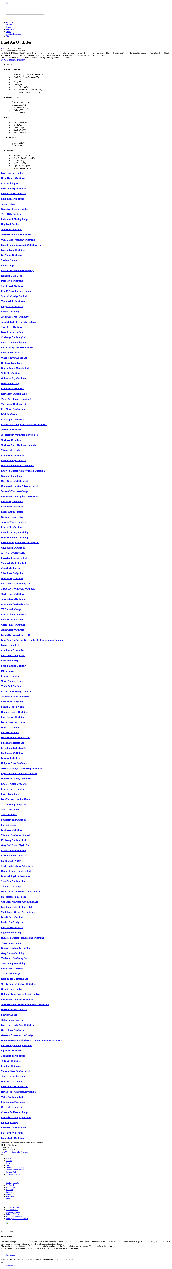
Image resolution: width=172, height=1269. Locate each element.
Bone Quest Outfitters (12, 352)
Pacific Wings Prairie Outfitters (17, 347)
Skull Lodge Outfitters (12, 198)
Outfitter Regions (13, 1185)
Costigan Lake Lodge (12, 517)
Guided (19, 161)
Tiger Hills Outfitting (12, 214)
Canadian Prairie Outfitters (15, 209)
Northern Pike (21, 107)
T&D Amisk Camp (11, 609)
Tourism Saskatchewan (15, 1170)
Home (3, 48)
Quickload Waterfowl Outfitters (17, 465)
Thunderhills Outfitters (13, 301)
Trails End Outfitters (11, 686)
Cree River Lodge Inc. (12, 701)
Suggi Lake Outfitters (12, 306)
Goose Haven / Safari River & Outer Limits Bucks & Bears (31, 1040)
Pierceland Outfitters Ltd (14, 558)
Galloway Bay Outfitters (13, 378)
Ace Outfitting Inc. (10, 183)
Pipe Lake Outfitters (11, 1050)
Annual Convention (14, 1216)
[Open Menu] (2, 1154)
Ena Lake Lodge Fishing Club (16, 907)
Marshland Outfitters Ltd (14, 404)
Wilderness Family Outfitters (16, 778)
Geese (18, 82)
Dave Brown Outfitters (12, 332)
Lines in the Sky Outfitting (14, 532)
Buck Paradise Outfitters (13, 665)
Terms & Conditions (14, 1174)
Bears (8, 27)
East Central (20, 123)
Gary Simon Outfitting (13, 953)
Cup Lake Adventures (12, 388)
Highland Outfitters (11, 224)
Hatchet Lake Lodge (11, 1081)
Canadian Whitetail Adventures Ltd (19, 901)
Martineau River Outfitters (15, 696)
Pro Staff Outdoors (11, 1066)
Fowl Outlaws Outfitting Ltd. (16, 583)
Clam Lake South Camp (13, 850)
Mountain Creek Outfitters (15, 316)
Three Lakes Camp (11, 943)
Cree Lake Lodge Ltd (12, 1107)
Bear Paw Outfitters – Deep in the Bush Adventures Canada (32, 640)
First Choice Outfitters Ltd (14, 1086)
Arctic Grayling (21, 102)
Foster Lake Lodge (11, 794)
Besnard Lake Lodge (12, 758)
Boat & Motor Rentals (24, 158)
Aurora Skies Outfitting (13, 599)
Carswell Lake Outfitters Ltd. (16, 871)
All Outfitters (11, 1187)
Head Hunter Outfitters (13, 178)
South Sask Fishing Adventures (17, 866)
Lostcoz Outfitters (10, 732)
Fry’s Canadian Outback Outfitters (19, 773)
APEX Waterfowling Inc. (14, 342)
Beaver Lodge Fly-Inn (12, 706)
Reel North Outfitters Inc (14, 409)
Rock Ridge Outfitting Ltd (14, 978)
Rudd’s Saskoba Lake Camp (16, 291)
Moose (8, 32)
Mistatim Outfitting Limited (15, 835)
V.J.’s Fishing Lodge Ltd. (14, 804)
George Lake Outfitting (13, 624)
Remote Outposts (22, 168)
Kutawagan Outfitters (12, 419)
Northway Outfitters (11, 429)
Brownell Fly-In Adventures (15, 876)
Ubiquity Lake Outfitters (14, 763)
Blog (8, 1163)
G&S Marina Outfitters (13, 547)
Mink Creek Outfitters (12, 629)
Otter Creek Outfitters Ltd (14, 481)
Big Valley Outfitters (11, 255)
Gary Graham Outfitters (13, 855)
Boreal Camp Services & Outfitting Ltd (21, 245)
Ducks (18, 80)
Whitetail (9, 22)
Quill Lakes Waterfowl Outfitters (18, 239)
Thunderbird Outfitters (13, 1055)
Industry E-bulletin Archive (17, 1219)
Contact (9, 1161)
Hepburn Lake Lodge (12, 363)
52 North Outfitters (11, 1061)
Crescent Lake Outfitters (13, 1127)
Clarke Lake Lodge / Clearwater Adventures (24, 424)
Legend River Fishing (12, 511)
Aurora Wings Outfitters (13, 522)
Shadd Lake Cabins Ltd (13, 193)
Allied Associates (13, 1212)
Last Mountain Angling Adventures (19, 496)
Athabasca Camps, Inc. (13, 650)
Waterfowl (10, 29)
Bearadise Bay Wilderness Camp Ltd (20, 542)
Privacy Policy (12, 1172)
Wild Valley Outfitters (12, 578)
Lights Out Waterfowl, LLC (15, 635)
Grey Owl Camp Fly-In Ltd (15, 845)
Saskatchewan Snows (12, 506)
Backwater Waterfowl (12, 968)
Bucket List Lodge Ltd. (13, 922)
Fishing (9, 25)
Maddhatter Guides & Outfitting (18, 912)
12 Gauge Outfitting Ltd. (14, 337)
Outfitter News (12, 1209)
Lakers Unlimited (10, 645)
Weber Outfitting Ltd (12, 1097)
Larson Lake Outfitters (13, 250)
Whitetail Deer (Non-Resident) (27, 92)
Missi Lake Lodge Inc (12, 573)
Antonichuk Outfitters (12, 455)
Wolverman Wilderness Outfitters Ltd (20, 891)
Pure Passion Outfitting (13, 717)
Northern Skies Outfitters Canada (18, 445)
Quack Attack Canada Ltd (15, 368)
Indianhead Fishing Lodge (14, 219)
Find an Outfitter (12, 1183)
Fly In (18, 145)
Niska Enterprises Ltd (12, 1020)
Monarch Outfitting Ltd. (13, 563)
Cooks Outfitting (9, 660)
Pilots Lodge (7, 265)
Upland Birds (21, 87)
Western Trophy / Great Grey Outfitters (21, 768)
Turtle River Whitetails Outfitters (18, 588)
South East (19, 128)
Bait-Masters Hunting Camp (15, 799)
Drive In (19, 143)
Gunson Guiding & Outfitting (16, 948)
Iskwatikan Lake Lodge (13, 748)
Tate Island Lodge (10, 973)
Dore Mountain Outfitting (14, 537)
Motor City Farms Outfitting (16, 399)
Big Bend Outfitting (11, 932)
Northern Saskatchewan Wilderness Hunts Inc (25, 1004)
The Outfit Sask (9, 814)
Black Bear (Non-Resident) (26, 77)
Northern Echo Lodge (12, 440)
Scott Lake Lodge (10, 809)
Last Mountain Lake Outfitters (17, 999)
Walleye (18, 110)
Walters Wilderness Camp (14, 491)
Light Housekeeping (23, 166)
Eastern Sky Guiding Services (16, 1045)
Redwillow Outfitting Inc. (14, 393)
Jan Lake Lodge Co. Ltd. (14, 296)
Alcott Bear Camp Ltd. (13, 552)
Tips (7, 36)
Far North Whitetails (12, 1132)
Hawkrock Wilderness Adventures (18, 1091)
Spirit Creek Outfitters (12, 286)
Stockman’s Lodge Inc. (13, 655)
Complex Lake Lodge (12, 476)
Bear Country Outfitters (13, 188)
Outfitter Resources (13, 34)
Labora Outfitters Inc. (12, 619)
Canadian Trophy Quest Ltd (16, 1117)
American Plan (22, 156)
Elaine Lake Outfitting (12, 1138)
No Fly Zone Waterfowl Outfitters (18, 984)
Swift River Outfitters (12, 327)
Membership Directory (15, 1167)
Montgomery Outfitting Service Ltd (19, 434)
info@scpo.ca (22, 1152)
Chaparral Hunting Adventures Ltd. (20, 486)
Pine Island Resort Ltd (12, 742)
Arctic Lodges (8, 204)
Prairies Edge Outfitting (13, 789)
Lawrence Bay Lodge (12, 173)
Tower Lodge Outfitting (13, 963)
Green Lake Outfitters (12, 1030)
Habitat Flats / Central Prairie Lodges (20, 994)
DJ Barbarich (8, 671)
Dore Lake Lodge (10, 727)
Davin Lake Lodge (10, 383)
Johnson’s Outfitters (11, 229)
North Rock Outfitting (12, 594)
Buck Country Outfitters (13, 460)
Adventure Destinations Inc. (15, 604)
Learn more (10, 1255)
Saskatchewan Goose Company (17, 270)
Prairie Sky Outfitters (12, 527)
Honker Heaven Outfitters (14, 712)
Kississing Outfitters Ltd (13, 840)
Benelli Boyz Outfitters (12, 917)
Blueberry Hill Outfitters (13, 819)
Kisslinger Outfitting (11, 830)
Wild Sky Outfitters (11, 373)
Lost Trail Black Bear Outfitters (17, 1025)
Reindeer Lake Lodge (12, 275)
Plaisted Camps (9, 825)
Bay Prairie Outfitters (12, 927)
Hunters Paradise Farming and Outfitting (22, 937)
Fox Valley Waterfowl (12, 501)
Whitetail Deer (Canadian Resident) (29, 90)
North (18, 125)
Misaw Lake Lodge (11, 450)
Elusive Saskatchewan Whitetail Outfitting (23, 470)
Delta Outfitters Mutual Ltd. (15, 737)
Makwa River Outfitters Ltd (15, 1071)
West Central (20, 133)
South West (20, 130)
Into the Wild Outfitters (13, 1102)
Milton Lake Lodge (11, 886)
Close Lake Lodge (10, 568)
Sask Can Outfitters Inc (13, 881)
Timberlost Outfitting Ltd (14, 958)
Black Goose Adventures (13, 722)
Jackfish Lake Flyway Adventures (18, 322)
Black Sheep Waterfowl (13, 860)
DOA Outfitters (9, 414)
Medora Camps (9, 260)
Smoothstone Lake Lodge (14, 896)
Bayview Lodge (9, 1014)
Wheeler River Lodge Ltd (14, 357)
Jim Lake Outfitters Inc (13, 1076)
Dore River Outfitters (12, 280)
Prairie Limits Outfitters (13, 614)
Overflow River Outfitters (14, 1009)
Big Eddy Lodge (9, 1122)
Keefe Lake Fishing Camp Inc (16, 691)
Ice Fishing (20, 163)
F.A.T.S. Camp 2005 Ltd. (14, 783)
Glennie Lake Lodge (11, 989)
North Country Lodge (12, 681)
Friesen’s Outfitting (11, 676)
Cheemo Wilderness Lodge (14, 1112)
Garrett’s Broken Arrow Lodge (17, 1035)
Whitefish (19, 112)
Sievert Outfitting (10, 311)
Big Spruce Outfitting (12, 753)
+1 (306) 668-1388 (9, 1152)
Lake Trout (20, 105)
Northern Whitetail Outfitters (16, 234)
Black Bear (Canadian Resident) (28, 74)
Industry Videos (12, 1214)
